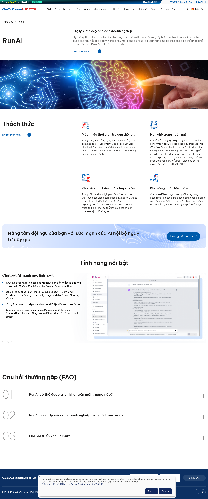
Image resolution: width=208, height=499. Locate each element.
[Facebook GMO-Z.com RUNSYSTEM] (196, 491)
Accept (165, 491)
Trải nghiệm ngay (82, 51)
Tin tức (116, 9)
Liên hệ (143, 9)
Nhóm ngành (101, 9)
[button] (2, 341)
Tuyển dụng (130, 9)
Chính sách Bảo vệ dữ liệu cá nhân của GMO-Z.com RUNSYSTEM (72, 484)
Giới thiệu (52, 9)
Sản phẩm (82, 9)
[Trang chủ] (19, 9)
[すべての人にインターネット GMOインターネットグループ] (188, 2)
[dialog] (107, 486)
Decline (151, 491)
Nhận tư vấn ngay (11, 134)
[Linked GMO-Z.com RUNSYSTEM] (203, 491)
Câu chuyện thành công (163, 9)
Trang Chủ (7, 21)
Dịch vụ (67, 9)
